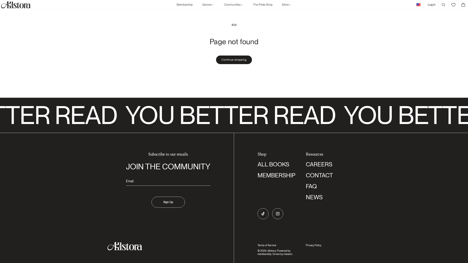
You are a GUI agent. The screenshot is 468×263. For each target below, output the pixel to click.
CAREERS (319, 164)
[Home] (15, 4)
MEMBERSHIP (276, 175)
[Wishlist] (453, 4)
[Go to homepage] (165, 246)
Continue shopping (234, 59)
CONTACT (319, 175)
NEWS (314, 197)
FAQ (311, 186)
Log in (431, 4)
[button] (208, 5)
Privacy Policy (313, 245)
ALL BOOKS (273, 164)
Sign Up (168, 202)
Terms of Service (267, 245)
